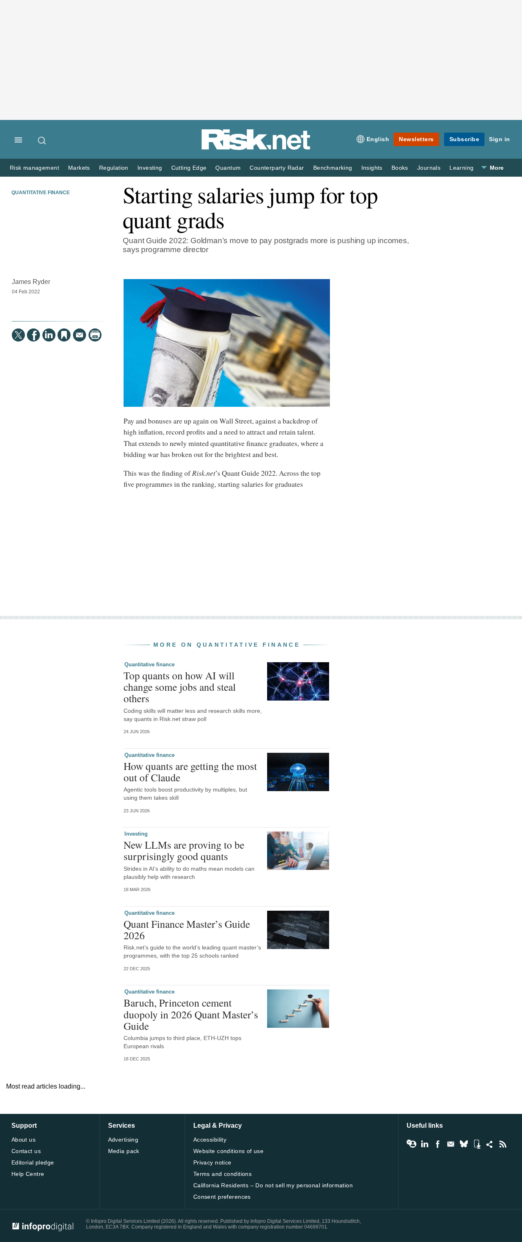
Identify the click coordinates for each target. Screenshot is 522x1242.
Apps (477, 1144)
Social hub (490, 1144)
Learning (461, 168)
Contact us (26, 1151)
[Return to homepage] (256, 148)
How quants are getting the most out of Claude (190, 771)
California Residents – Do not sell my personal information (273, 1185)
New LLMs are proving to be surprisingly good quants (184, 850)
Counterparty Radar (277, 168)
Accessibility (209, 1139)
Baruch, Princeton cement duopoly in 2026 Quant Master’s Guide (191, 1014)
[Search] (42, 140)
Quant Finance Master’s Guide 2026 (187, 929)
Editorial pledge (32, 1162)
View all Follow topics (411, 1144)
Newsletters (416, 139)
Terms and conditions (222, 1174)
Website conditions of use (228, 1151)
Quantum (228, 168)
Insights (372, 168)
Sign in (499, 139)
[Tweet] (18, 335)
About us (23, 1139)
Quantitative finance (40, 192)
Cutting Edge (189, 168)
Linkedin (424, 1144)
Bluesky (464, 1144)
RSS (503, 1144)
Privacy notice (212, 1162)
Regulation (113, 168)
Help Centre (27, 1174)
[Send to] (79, 335)
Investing (149, 168)
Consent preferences (222, 1196)
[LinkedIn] (48, 335)
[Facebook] (33, 335)
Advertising (123, 1139)
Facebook (437, 1144)
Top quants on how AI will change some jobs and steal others (180, 687)
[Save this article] (64, 335)
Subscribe (464, 139)
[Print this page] (95, 335)
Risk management (34, 168)
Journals (428, 168)
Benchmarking (332, 168)
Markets (79, 168)
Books (400, 168)
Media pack (123, 1151)
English (378, 139)
